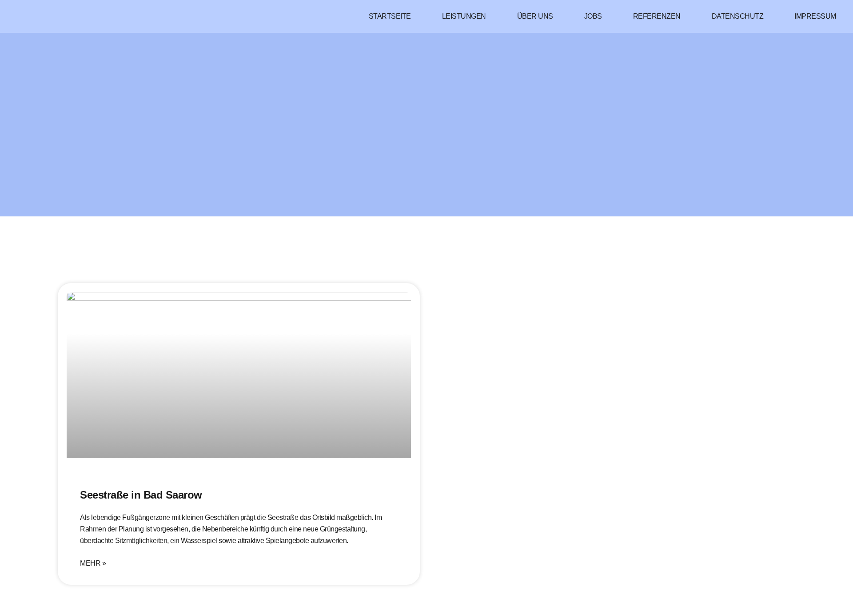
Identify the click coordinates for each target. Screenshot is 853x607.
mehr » (93, 563)
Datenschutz (738, 16)
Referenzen (657, 16)
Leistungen (464, 16)
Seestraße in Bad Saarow (141, 495)
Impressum (815, 16)
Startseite (390, 16)
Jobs (593, 16)
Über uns (535, 16)
